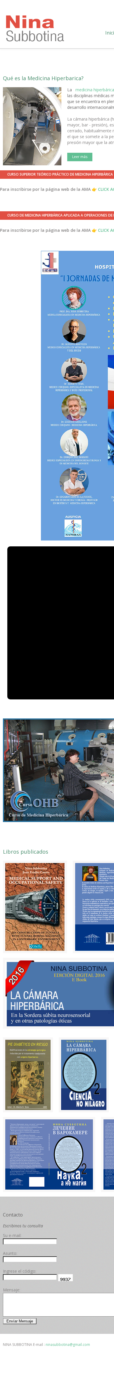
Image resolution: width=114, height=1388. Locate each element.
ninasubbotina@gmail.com (68, 1344)
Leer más (79, 156)
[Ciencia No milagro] (83, 1075)
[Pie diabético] (28, 1075)
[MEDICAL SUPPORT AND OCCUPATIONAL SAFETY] (35, 907)
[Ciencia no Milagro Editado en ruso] (49, 1154)
